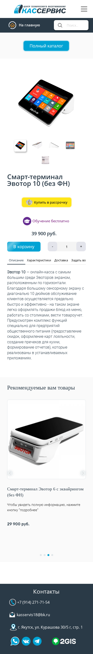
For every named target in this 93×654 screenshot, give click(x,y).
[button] (10, 473)
